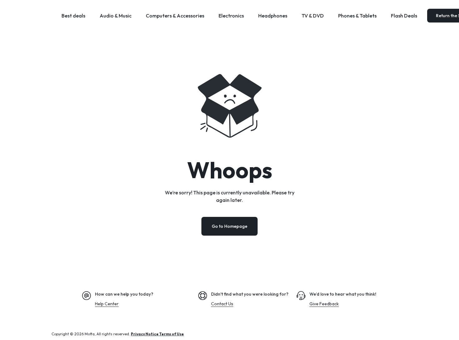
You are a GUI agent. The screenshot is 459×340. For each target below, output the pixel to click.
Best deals (73, 15)
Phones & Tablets (357, 15)
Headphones (272, 15)
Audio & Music (115, 15)
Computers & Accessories (175, 15)
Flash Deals (404, 15)
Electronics (231, 15)
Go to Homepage (229, 226)
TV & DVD (313, 15)
